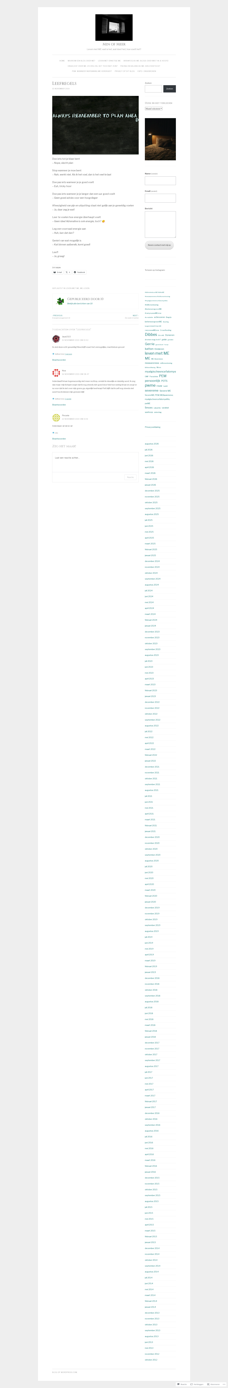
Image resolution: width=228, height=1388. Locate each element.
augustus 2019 (152, 931)
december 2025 (152, 491)
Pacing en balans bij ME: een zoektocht (140, 66)
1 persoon (68, 354)
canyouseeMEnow (152, 330)
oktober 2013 (151, 1324)
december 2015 (152, 1178)
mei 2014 (149, 1289)
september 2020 (152, 855)
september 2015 (152, 1195)
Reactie (130, 477)
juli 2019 (148, 937)
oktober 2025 (151, 502)
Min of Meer (114, 44)
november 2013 (152, 1318)
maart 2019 (150, 960)
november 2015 (152, 1184)
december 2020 (152, 837)
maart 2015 (150, 1231)
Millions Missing (150, 367)
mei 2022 (149, 737)
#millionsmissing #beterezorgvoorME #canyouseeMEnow (153, 309)
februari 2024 (151, 620)
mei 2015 (149, 1219)
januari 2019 (150, 972)
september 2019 (152, 925)
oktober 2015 (151, 1189)
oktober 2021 (151, 778)
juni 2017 (149, 1078)
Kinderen (159, 349)
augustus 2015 (152, 1201)
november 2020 (152, 843)
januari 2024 (150, 626)
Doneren (169, 335)
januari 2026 (150, 485)
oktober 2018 (151, 990)
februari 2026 (151, 479)
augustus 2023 (152, 655)
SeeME (165, 386)
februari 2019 (151, 966)
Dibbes (151, 334)
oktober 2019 (151, 919)
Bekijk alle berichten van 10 (79, 303)
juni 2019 (149, 943)
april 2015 (149, 1225)
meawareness (152, 363)
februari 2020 (151, 896)
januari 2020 (150, 902)
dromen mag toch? (153, 340)
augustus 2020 (152, 861)
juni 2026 (149, 455)
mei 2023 (149, 673)
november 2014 (152, 1254)
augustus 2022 (152, 725)
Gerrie (150, 344)
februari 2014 (151, 1301)
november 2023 (152, 637)
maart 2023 (150, 684)
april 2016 (149, 1154)
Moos (159, 367)
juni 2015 (149, 1213)
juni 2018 (149, 1013)
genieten (170, 340)
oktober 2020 (151, 849)
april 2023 (149, 679)
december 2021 (152, 767)
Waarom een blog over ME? (81, 61)
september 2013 (152, 1330)
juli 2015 (148, 1207)
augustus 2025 (152, 514)
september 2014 (152, 1266)
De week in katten (132, 317)
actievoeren (159, 317)
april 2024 (149, 608)
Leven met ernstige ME (109, 61)
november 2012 (152, 1354)
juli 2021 (148, 796)
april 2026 (149, 467)
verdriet (165, 407)
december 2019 (152, 908)
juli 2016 (148, 1136)
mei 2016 (149, 1148)
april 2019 (149, 954)
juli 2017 (148, 1072)
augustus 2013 (151, 1336)
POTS (164, 381)
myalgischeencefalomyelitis (163, 371)
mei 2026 (149, 461)
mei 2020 (149, 878)
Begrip (169, 317)
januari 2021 (150, 831)
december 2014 (152, 1248)
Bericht (149, 208)
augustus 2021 (151, 790)
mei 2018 (149, 1019)
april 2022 (149, 743)
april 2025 (149, 538)
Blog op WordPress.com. (65, 1372)
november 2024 (152, 567)
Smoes (149, 407)
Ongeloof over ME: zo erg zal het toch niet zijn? (93, 66)
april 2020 (149, 884)
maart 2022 (150, 749)
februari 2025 (151, 549)
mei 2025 (149, 532)
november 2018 (152, 984)
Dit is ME (161, 335)
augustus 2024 (152, 585)
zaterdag (158, 412)
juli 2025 (149, 520)
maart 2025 (150, 543)
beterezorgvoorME (153, 322)
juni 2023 (149, 667)
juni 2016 (149, 1142)
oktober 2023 (151, 643)
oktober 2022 (151, 714)
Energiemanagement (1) (61, 317)
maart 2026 (150, 473)
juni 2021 (149, 802)
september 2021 (152, 784)
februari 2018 (151, 1031)
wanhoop (149, 412)
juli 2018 (148, 1007)
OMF (147, 376)
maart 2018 (150, 1025)
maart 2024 (150, 614)
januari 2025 (150, 555)
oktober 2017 (151, 1054)
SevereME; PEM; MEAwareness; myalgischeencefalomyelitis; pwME (159, 399)
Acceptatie (149, 317)
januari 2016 (150, 1172)
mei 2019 (149, 949)
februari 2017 (151, 1101)
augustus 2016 (152, 1131)
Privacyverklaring (152, 427)
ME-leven (84, 288)
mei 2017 (149, 1084)
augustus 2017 (151, 1066)
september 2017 (152, 1060)
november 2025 (152, 497)
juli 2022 (148, 731)
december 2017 (152, 1043)
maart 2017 (150, 1095)
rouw (159, 385)
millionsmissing (166, 363)
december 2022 (152, 702)
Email (151, 191)
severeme (151, 390)
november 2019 (152, 913)
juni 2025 (149, 526)
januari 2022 (150, 761)
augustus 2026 (152, 444)
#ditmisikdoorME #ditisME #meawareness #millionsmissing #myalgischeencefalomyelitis (157, 296)
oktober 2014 (151, 1260)
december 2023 (152, 632)
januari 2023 (150, 696)
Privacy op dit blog (125, 71)
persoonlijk (152, 380)
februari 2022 (151, 755)
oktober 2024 (151, 573)
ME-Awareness (157, 359)
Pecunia (65, 415)
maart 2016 (150, 1160)
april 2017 (149, 1090)
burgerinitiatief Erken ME (153, 326)
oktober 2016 (151, 1119)
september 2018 (152, 996)
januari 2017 (150, 1107)
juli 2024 (149, 590)
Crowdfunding (165, 330)
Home (62, 61)
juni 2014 (149, 1283)
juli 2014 (148, 1277)
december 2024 (152, 561)
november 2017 (152, 1049)
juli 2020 (149, 866)
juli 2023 (148, 661)
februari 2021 (151, 825)
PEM (162, 376)
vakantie (157, 408)
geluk (164, 339)
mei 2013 (149, 1348)
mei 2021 (149, 808)
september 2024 (152, 579)
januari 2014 (150, 1307)
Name (151, 173)
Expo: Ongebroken (147, 71)
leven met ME (72, 288)
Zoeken (148, 83)
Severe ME (165, 390)
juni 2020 (149, 872)
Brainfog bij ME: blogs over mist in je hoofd (146, 61)
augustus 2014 (152, 1272)
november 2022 (152, 708)
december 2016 (152, 1113)
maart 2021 (150, 819)
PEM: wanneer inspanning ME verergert (92, 71)
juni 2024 (149, 596)
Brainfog (166, 322)
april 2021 (149, 814)
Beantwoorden (59, 360)
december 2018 (152, 978)
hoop (166, 345)
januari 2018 (150, 1037)
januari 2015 (150, 1242)
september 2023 (152, 649)
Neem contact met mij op (159, 245)
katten (149, 348)
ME (147, 358)
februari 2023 (151, 690)
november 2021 (152, 772)
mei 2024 (149, 602)
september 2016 (152, 1125)
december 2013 (152, 1313)
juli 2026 (149, 450)
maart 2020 (150, 890)
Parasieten (154, 377)
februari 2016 (151, 1166)
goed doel (159, 345)
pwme (150, 385)
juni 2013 (149, 1342)
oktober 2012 (151, 1360)
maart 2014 (150, 1295)
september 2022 (152, 720)
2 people (68, 399)
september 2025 (152, 508)
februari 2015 (151, 1236)
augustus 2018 (152, 1001)
